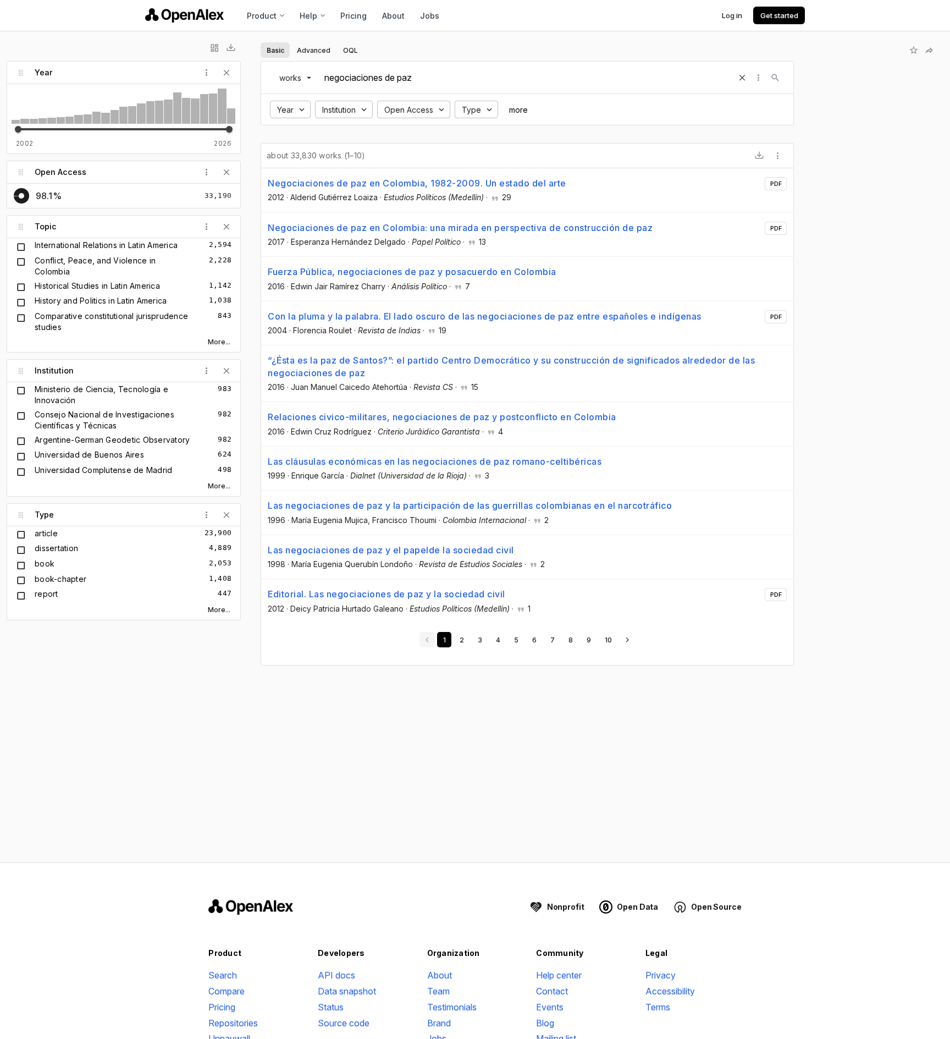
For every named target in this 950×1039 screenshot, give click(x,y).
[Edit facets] (214, 48)
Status (331, 1007)
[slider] (18, 129)
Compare (226, 991)
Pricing (353, 15)
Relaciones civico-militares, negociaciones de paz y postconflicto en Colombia (442, 416)
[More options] (778, 155)
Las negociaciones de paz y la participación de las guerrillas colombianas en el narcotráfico (470, 505)
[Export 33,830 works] (759, 155)
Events (550, 1007)
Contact (552, 991)
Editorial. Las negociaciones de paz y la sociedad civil (386, 594)
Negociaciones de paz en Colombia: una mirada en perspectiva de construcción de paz (460, 227)
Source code (343, 1023)
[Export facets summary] (231, 48)
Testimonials (452, 1007)
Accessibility (670, 991)
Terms (657, 1007)
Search (222, 975)
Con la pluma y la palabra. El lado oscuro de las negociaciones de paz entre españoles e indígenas (485, 316)
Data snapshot (347, 991)
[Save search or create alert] (913, 50)
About (393, 15)
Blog (545, 1023)
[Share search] (929, 50)
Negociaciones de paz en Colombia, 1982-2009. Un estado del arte (417, 183)
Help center (559, 975)
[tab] (275, 50)
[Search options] (758, 77)
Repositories (233, 1023)
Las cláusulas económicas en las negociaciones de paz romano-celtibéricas (434, 461)
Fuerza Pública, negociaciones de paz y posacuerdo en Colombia (412, 271)
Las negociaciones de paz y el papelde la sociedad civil (391, 550)
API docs (336, 975)
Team (438, 991)
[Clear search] (742, 77)
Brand (439, 1023)
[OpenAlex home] (184, 15)
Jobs (429, 15)
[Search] (775, 77)
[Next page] (627, 639)
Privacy (660, 975)
